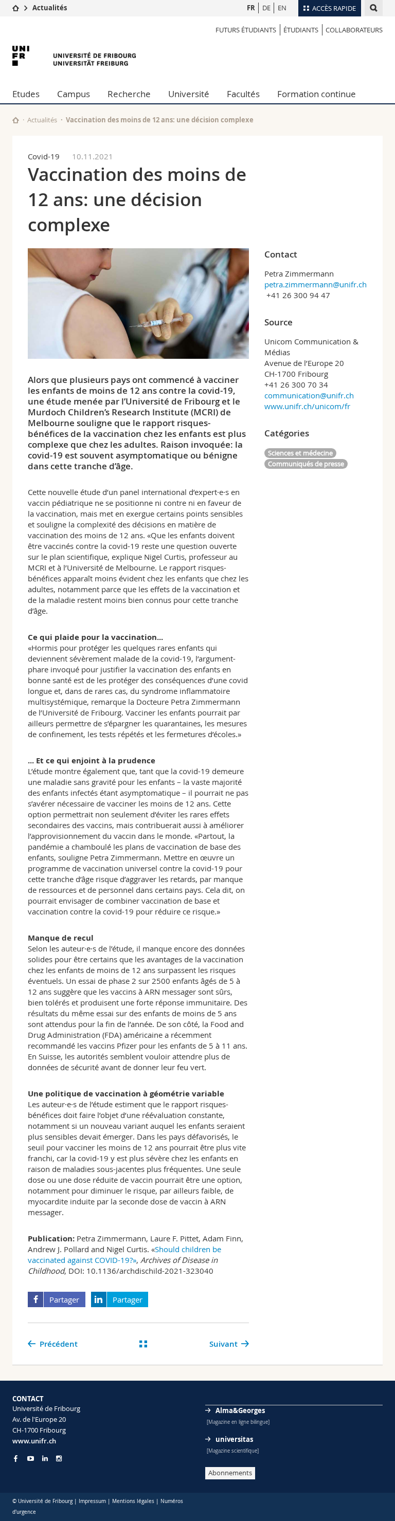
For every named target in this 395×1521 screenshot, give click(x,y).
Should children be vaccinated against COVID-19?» (124, 1254)
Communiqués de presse (306, 463)
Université (188, 94)
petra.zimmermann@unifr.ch (315, 284)
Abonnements (230, 1472)
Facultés (243, 94)
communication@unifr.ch (309, 395)
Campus (73, 94)
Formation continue (316, 94)
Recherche (129, 94)
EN (282, 7)
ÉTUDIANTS (300, 29)
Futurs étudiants (246, 29)
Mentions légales (133, 1501)
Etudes (26, 94)
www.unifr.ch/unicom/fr (307, 406)
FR (251, 7)
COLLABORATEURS (354, 29)
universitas (234, 1439)
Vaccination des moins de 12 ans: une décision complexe (160, 119)
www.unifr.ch (34, 1440)
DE (266, 7)
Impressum (92, 1501)
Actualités (49, 7)
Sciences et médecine (300, 452)
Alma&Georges (240, 1410)
